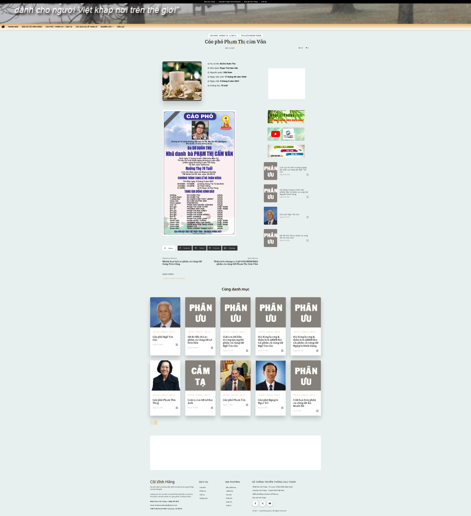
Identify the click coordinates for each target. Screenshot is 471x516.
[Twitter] (262, 503)
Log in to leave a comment (174, 278)
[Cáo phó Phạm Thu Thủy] (165, 375)
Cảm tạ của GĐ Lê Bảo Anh (200, 401)
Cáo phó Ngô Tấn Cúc (289, 214)
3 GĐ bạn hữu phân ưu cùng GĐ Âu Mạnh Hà (304, 403)
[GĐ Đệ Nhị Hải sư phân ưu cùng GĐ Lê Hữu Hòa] (270, 238)
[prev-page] (151, 423)
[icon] (3, 27)
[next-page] (155, 423)
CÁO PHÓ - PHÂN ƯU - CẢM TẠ (223, 35)
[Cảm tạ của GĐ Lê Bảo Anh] (200, 375)
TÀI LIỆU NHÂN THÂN (251, 35)
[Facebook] (255, 503)
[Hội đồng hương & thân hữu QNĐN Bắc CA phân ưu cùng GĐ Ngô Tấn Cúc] (270, 312)
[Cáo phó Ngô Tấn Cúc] (270, 216)
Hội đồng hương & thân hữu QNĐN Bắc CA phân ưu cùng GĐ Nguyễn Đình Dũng (294, 192)
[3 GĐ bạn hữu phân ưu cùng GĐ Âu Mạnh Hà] (306, 375)
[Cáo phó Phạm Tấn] (235, 375)
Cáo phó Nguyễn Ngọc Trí (268, 401)
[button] (467, 6)
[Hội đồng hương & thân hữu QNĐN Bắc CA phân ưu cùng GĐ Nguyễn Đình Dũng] (270, 193)
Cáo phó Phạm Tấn (234, 400)
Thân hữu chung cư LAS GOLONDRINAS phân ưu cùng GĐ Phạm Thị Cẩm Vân (236, 263)
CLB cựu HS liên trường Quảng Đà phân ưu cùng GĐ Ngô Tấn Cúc (293, 169)
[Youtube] (270, 503)
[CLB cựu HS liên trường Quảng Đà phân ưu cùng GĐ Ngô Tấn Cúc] (270, 171)
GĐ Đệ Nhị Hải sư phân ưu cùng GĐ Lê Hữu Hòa (200, 339)
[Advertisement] (286, 83)
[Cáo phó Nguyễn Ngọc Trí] (270, 375)
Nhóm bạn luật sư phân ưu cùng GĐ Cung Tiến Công (182, 263)
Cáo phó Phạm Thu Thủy (164, 401)
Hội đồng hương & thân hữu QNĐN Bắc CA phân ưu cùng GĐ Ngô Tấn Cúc (270, 341)
